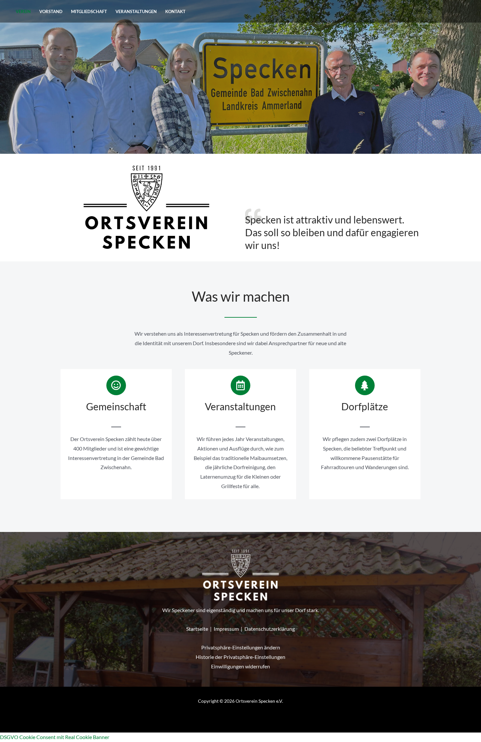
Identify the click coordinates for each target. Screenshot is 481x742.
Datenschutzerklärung (269, 629)
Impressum (226, 629)
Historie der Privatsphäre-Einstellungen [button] (240, 657)
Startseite (197, 629)
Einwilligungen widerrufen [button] (240, 666)
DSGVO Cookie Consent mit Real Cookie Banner (54, 737)
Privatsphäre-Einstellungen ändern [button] (240, 647)
